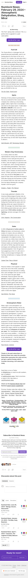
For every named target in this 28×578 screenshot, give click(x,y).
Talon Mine (4, 395)
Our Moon (11, 395)
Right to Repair (10, 407)
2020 (24, 409)
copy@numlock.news (7, 380)
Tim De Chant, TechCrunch (9, 91)
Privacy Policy (14, 458)
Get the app (22, 571)
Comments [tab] (5, 481)
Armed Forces (10, 400)
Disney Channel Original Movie (14, 393)
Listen (24, 22)
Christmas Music (19, 400)
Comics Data (4, 406)
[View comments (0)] (8, 26)
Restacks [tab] (11, 481)
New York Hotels (15, 401)
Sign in (24, 2)
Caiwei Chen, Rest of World (9, 260)
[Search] (25, 500)
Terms (18, 565)
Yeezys (3, 400)
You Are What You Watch (17, 403)
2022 (17, 409)
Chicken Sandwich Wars (19, 407)
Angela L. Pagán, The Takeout (10, 188)
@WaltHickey (7, 372)
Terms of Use (21, 455)
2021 (20, 409)
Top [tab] (3, 500)
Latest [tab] (7, 500)
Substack (6, 574)
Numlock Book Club (16, 384)
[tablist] (8, 481)
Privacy (14, 565)
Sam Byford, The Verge (8, 294)
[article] (14, 509)
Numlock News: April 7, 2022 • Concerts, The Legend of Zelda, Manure (9, 533)
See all (4, 545)
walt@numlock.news (9, 376)
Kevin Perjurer (19, 406)
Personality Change (10, 403)
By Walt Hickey (5, 510)
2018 (15, 411)
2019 (12, 411)
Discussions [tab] (13, 500)
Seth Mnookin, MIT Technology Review (12, 143)
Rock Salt (18, 395)
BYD (2, 393)
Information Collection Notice (17, 457)
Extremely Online (11, 406)
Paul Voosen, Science (7, 345)
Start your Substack (10, 571)
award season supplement (15, 386)
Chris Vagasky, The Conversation (11, 217)
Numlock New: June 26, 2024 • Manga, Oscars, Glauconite (8, 506)
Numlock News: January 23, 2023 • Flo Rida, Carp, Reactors (9, 520)
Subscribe (19, 2)
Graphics (18, 403)
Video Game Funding (18, 391)
